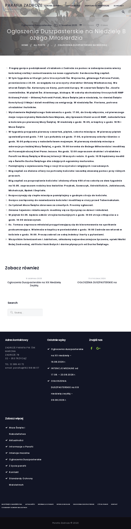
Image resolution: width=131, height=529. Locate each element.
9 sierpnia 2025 (34, 278)
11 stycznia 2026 (97, 278)
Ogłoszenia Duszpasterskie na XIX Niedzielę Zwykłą (34, 284)
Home (25, 45)
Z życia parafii (17, 465)
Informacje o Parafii (21, 446)
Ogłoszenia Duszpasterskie (36, 25)
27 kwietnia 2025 (68, 25)
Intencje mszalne (19, 453)
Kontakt (14, 472)
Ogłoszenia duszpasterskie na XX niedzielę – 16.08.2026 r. (67, 355)
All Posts (39, 45)
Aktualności (16, 440)
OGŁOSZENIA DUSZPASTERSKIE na (97, 282)
